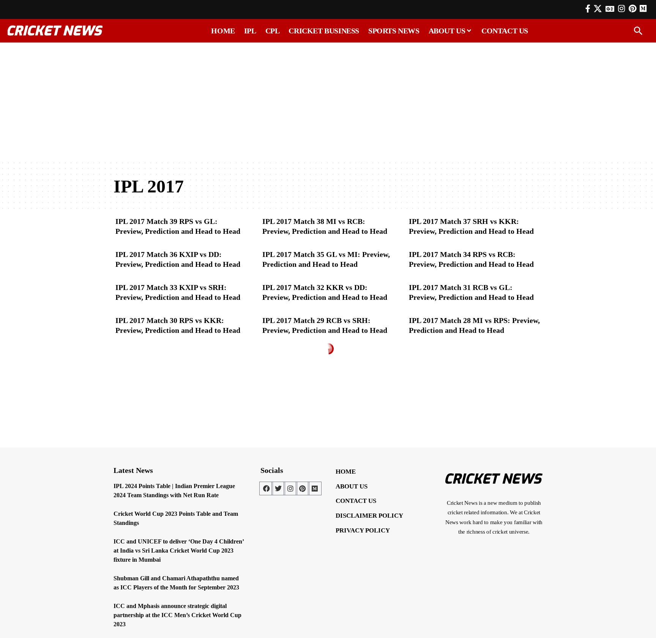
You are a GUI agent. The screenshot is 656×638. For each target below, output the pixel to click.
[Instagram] (621, 9)
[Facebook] (587, 9)
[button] (638, 30)
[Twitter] (278, 488)
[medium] (643, 9)
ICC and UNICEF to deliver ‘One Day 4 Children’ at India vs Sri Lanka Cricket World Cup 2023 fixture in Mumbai (179, 550)
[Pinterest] (632, 9)
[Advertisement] (328, 101)
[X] (598, 9)
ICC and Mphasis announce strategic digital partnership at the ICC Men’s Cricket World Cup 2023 (177, 615)
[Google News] (610, 9)
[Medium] (315, 488)
